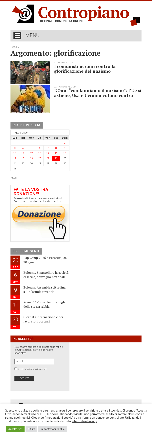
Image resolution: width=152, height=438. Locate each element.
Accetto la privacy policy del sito (32, 369)
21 (47, 158)
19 (31, 158)
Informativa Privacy (84, 421)
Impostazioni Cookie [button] (53, 429)
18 (22, 158)
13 (39, 153)
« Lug (13, 177)
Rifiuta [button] (31, 429)
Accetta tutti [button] (15, 429)
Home (14, 47)
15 (56, 153)
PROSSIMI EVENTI (26, 251)
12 (31, 153)
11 (22, 153)
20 (39, 158)
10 (14, 153)
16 (64, 153)
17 (14, 158)
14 (47, 153)
